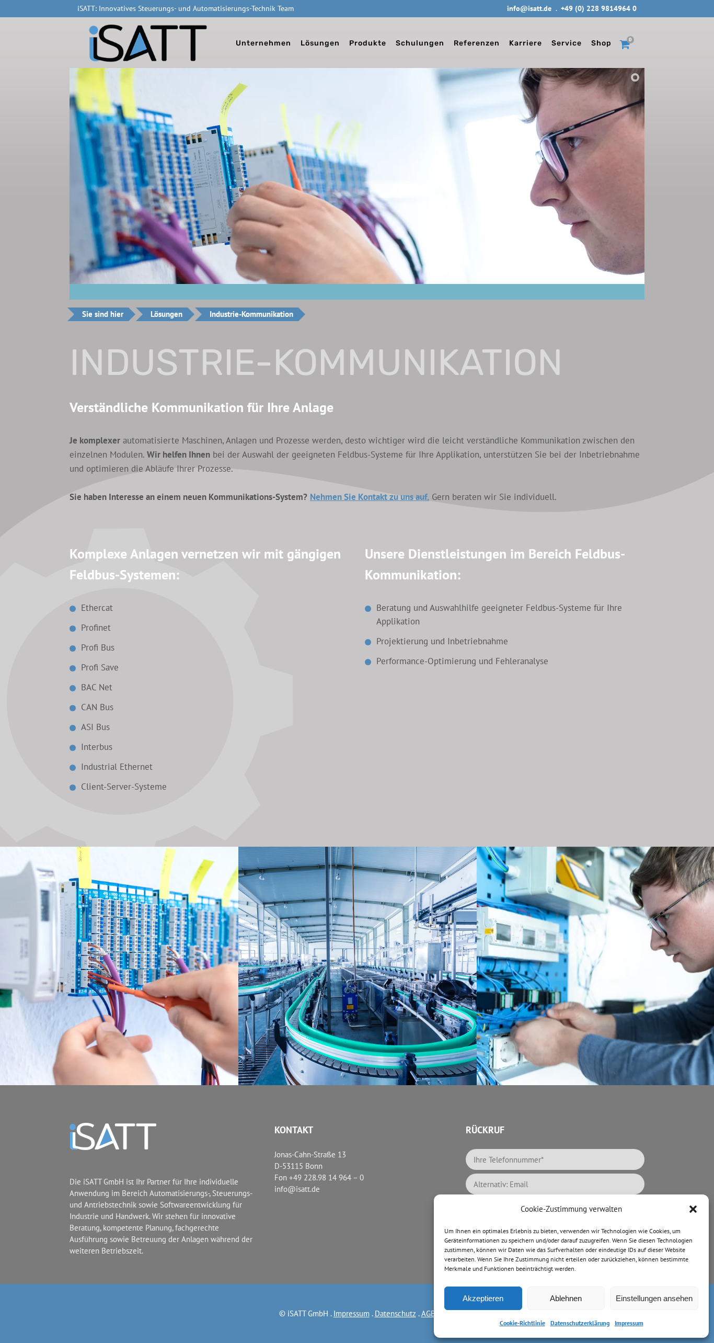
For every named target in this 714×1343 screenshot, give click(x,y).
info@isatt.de (529, 8)
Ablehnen (566, 1298)
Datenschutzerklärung (579, 1323)
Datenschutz (395, 1313)
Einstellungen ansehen (654, 1298)
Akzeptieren (483, 1298)
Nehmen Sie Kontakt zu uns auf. (369, 497)
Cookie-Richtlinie (522, 1323)
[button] (693, 1209)
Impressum (629, 1323)
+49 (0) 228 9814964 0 (599, 8)
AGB (428, 1313)
